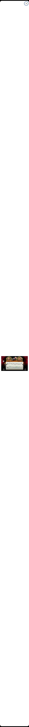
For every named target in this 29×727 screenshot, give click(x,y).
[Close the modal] (26, 3)
